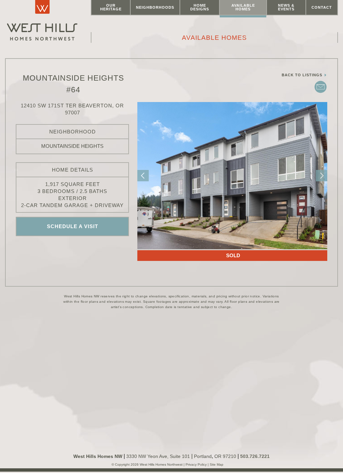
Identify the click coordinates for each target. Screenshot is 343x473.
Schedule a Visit (72, 226)
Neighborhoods (155, 7)
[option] (232, 175)
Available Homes (243, 7)
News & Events (286, 7)
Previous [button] (143, 175)
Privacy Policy (197, 464)
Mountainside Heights (72, 146)
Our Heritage (111, 7)
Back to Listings (303, 75)
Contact (322, 7)
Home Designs (199, 7)
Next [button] (321, 175)
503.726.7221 (255, 456)
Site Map (216, 464)
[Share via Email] (320, 92)
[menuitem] (111, 7)
